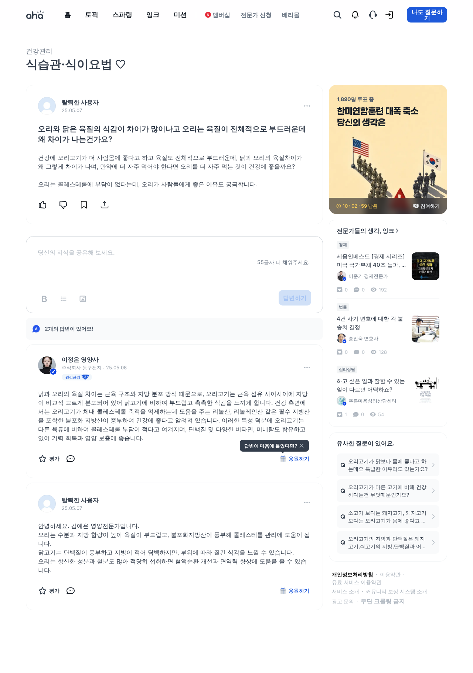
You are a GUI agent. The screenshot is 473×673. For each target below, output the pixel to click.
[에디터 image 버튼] (82, 299)
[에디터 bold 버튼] (44, 299)
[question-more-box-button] (307, 106)
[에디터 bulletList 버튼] (63, 299)
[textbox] (174, 246)
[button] (307, 106)
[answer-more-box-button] (307, 367)
